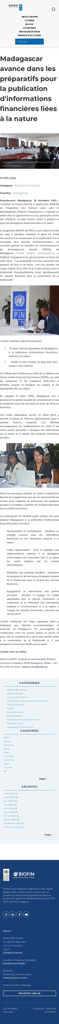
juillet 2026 (9, 797)
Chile (6, 752)
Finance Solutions (29, 35)
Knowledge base (29, 31)
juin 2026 (8, 801)
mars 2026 (9, 812)
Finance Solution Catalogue (17, 985)
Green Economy (15, 712)
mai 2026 (8, 804)
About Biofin (29, 16)
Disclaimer (38, 1008)
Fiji (5, 771)
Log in (6, 949)
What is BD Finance (13, 938)
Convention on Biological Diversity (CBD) (27, 701)
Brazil (6, 748)
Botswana (9, 745)
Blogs (29, 24)
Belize (7, 737)
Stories (29, 20)
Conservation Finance (17, 697)
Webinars (7, 970)
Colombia (9, 756)
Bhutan (7, 741)
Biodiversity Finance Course (17, 974)
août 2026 (9, 793)
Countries (29, 28)
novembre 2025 (12, 827)
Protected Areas (15, 723)
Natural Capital (14, 716)
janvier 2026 (10, 819)
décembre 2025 (12, 823)
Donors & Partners (12, 945)
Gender (10, 708)
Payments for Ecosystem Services (24, 719)
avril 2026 (9, 808)
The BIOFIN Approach (14, 942)
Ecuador (8, 767)
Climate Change (15, 693)
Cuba (6, 763)
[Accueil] (15, 7)
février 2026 (10, 816)
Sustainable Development (20, 727)
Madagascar (20, 193)
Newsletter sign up (29, 993)
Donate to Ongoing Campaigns (19, 960)
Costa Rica (9, 760)
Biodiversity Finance (27, 185)
